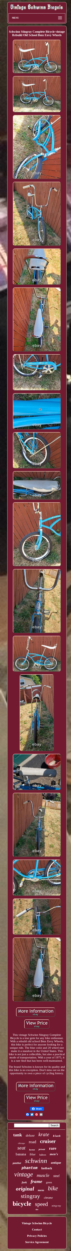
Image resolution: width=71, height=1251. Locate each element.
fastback (46, 1168)
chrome (48, 1197)
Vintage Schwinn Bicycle (37, 1223)
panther (17, 1163)
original (25, 1189)
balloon (42, 1154)
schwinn (36, 1160)
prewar (42, 1149)
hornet (32, 1150)
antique (56, 1162)
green (49, 1182)
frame (36, 1181)
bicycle (22, 1203)
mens (41, 1190)
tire (37, 1209)
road (32, 1141)
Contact (37, 1229)
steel (56, 1176)
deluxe (30, 1135)
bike (53, 1188)
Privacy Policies (37, 1235)
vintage (23, 1174)
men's (54, 1154)
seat (21, 1148)
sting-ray (56, 1205)
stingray (30, 1196)
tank (17, 1135)
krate (43, 1134)
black (57, 1136)
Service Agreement (37, 1242)
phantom (29, 1167)
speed (41, 1204)
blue (33, 1154)
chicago (21, 1143)
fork (24, 1182)
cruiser (48, 1141)
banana (21, 1154)
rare (52, 1148)
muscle (43, 1175)
